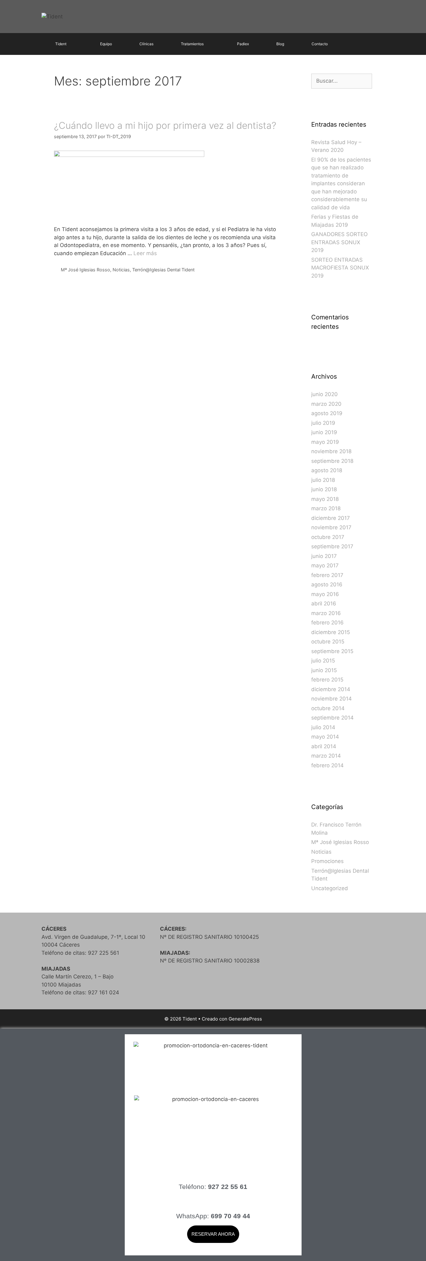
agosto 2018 (326, 470)
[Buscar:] (341, 81)
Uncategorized (329, 888)
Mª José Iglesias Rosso (85, 269)
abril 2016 (323, 603)
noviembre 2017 (331, 527)
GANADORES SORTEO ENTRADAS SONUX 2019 (339, 242)
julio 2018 (323, 480)
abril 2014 (323, 746)
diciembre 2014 (330, 689)
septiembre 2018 (332, 461)
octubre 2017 (327, 537)
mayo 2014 (325, 737)
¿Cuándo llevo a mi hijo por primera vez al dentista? (165, 125)
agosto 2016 (326, 584)
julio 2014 (323, 727)
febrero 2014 (327, 765)
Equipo (106, 43)
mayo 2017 (325, 565)
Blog (280, 43)
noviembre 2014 (331, 699)
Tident (60, 43)
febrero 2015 (327, 680)
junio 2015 (324, 670)
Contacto (320, 43)
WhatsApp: (213, 1216)
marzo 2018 (326, 508)
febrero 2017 (327, 575)
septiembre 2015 (332, 651)
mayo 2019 (325, 442)
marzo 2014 (326, 756)
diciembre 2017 (330, 518)
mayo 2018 (325, 499)
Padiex (243, 43)
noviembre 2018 (331, 451)
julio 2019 (323, 423)
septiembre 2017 (332, 546)
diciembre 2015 (330, 632)
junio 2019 (324, 432)
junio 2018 (324, 489)
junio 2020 (324, 394)
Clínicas (146, 43)
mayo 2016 (325, 594)
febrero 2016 (327, 622)
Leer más (145, 253)
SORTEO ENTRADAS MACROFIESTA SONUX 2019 (340, 268)
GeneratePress (245, 1019)
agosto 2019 (326, 413)
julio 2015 (323, 660)
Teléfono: (213, 1186)
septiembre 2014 (332, 718)
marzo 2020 (326, 404)
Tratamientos (192, 43)
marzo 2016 (326, 613)
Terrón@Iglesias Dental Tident (163, 269)
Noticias (121, 269)
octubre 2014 (328, 708)
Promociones (327, 861)
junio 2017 (324, 556)
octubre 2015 (327, 641)
